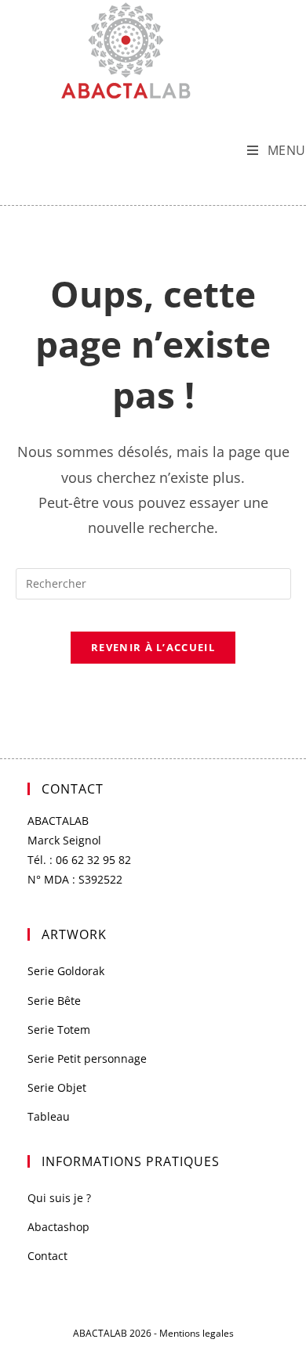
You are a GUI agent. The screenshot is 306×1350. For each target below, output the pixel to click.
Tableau (48, 1116)
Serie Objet (56, 1087)
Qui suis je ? (59, 1197)
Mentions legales (196, 1333)
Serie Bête (54, 1000)
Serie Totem (58, 1029)
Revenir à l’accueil (153, 647)
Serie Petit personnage (87, 1058)
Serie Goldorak (65, 970)
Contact (47, 1255)
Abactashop (58, 1226)
